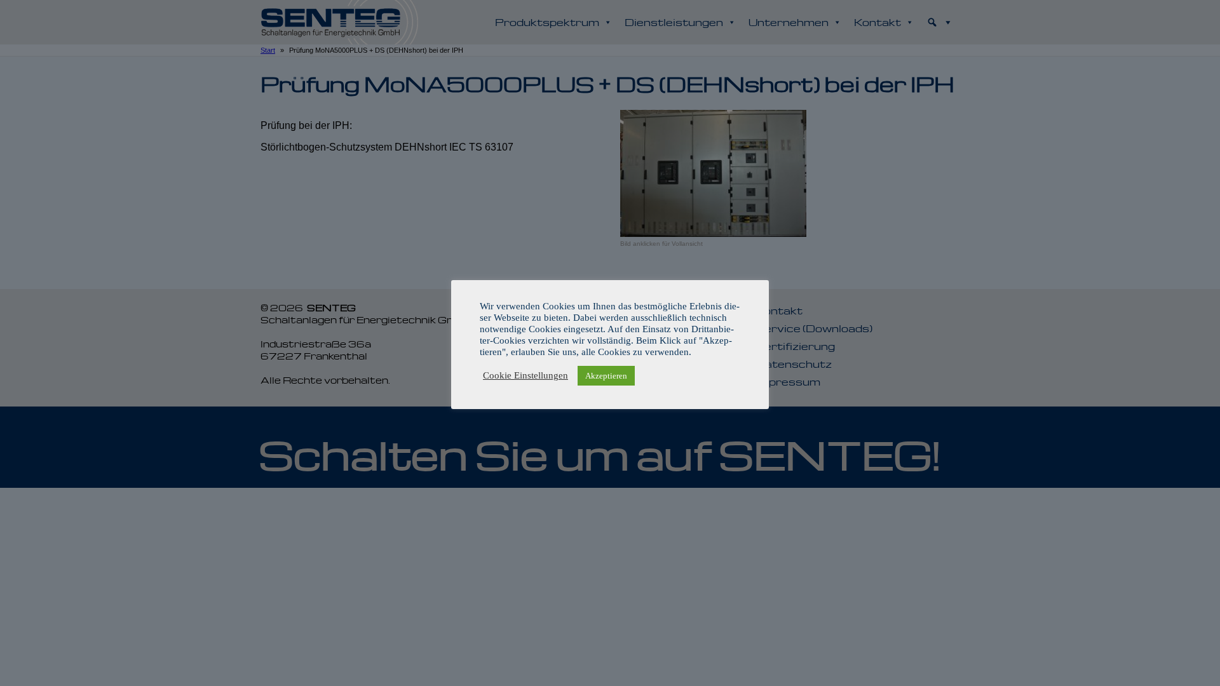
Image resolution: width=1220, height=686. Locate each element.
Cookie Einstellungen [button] (525, 375)
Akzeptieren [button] (606, 375)
